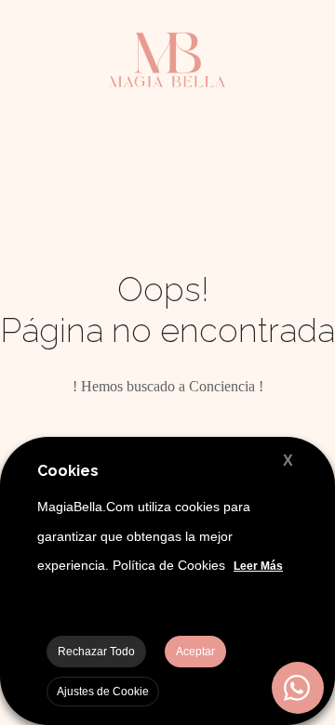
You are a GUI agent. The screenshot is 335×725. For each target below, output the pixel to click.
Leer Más (258, 566)
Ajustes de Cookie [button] (103, 691)
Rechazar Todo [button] (96, 651)
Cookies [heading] (68, 471)
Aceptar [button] (195, 651)
